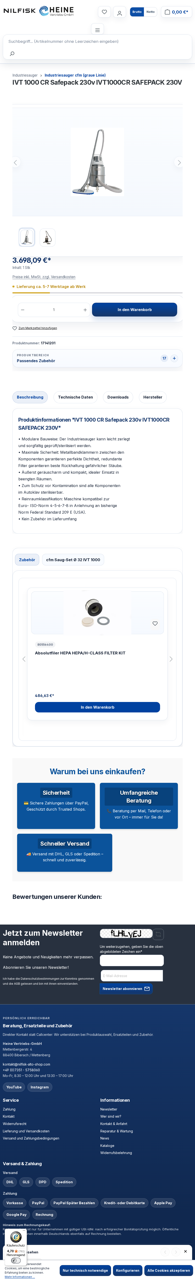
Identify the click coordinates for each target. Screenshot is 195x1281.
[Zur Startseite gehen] (38, 11)
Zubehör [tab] (27, 559)
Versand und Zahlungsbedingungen (31, 1138)
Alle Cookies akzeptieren (168, 1270)
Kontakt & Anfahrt (113, 1124)
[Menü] (97, 28)
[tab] (30, 397)
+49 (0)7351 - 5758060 (21, 1070)
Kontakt (9, 1116)
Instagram (40, 1087)
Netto (150, 12)
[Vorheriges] (15, 162)
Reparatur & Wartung (116, 1131)
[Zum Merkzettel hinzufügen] (155, 624)
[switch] (16, 1260)
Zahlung (9, 1109)
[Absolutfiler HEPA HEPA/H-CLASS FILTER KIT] (97, 612)
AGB (17, 983)
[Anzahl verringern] (23, 310)
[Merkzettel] (104, 11)
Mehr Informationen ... (20, 1277)
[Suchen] (11, 53)
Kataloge (107, 1146)
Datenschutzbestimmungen (40, 978)
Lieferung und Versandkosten (26, 1131)
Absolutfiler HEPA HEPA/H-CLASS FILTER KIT (80, 653)
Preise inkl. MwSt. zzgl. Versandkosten (43, 277)
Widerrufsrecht (14, 1124)
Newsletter (108, 1109)
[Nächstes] (179, 162)
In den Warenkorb (135, 309)
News (104, 1138)
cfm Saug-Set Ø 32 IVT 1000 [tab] (73, 559)
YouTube (14, 1087)
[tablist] (97, 397)
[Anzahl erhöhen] (85, 310)
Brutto (136, 12)
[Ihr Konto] (119, 11)
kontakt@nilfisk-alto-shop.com (26, 1064)
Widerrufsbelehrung (116, 1153)
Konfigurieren (127, 1270)
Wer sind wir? (110, 1116)
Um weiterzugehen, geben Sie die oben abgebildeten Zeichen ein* (131, 949)
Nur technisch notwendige (85, 1270)
